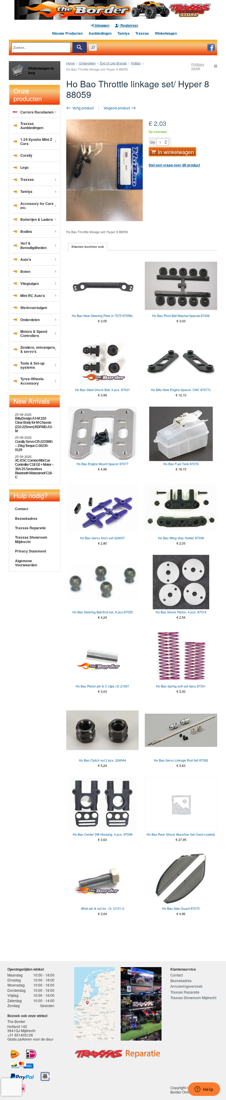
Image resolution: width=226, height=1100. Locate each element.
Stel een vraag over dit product (174, 165)
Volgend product (117, 107)
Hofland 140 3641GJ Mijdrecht (21, 1028)
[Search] (79, 47)
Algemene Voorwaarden (26, 562)
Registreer (128, 25)
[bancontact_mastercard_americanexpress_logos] (22, 1065)
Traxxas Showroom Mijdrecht (31, 539)
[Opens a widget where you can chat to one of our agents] (204, 1089)
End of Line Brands (113, 63)
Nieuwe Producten (67, 33)
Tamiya (123, 33)
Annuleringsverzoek (186, 986)
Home (70, 63)
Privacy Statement (30, 551)
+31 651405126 (20, 1034)
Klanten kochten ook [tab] (88, 246)
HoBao (136, 63)
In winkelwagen (176, 152)
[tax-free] (45, 1076)
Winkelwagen (166, 33)
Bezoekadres (26, 518)
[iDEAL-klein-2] (31, 1054)
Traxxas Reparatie (30, 527)
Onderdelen (87, 63)
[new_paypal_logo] (22, 1077)
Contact (21, 508)
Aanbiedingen (100, 33)
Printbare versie (197, 66)
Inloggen (101, 25)
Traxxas (142, 33)
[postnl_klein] (14, 1054)
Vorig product (83, 107)
